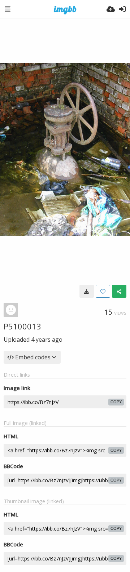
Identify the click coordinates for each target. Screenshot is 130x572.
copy (116, 402)
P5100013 (22, 326)
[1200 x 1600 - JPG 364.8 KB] (86, 291)
